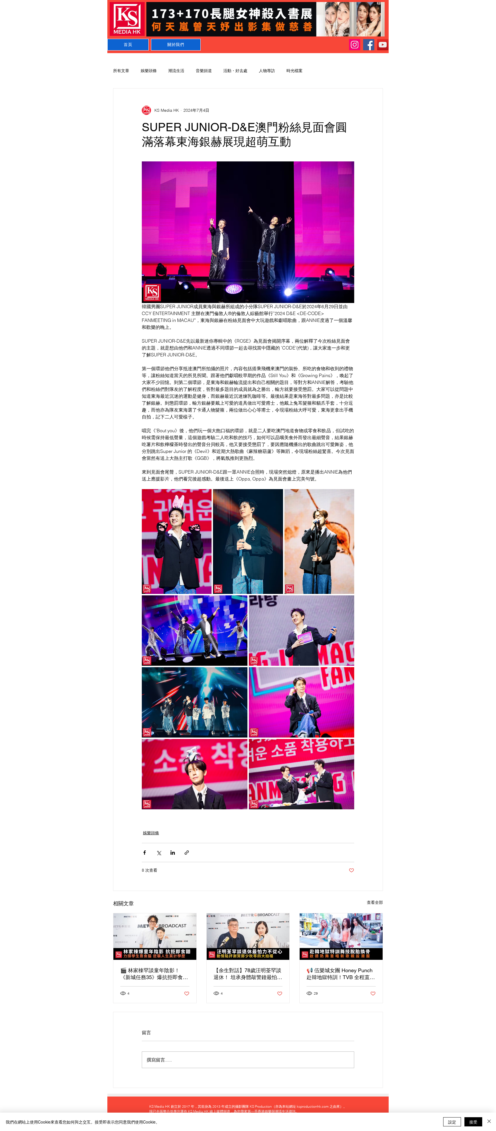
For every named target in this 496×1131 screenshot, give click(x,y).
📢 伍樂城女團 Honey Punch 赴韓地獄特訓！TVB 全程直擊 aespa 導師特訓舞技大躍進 (341, 974)
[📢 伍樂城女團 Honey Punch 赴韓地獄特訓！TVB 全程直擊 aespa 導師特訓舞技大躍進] (341, 936)
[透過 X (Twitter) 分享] (158, 852)
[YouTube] (382, 44)
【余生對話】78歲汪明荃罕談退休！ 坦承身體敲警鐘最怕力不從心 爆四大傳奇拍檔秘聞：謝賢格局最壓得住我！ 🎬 (248, 974)
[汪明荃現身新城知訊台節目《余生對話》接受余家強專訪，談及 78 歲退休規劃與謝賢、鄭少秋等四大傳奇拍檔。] (248, 936)
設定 (452, 1122)
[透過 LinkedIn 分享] (172, 852)
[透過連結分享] (186, 852)
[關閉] (489, 1121)
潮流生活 (176, 70)
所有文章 (121, 70)
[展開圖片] (177, 541)
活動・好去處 (235, 70)
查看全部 (375, 902)
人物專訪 (267, 70)
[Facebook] (368, 44)
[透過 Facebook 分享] (144, 852)
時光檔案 (294, 70)
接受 (473, 1122)
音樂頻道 (204, 70)
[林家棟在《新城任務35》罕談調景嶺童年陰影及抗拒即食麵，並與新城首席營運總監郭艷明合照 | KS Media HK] (154, 936)
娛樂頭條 (149, 70)
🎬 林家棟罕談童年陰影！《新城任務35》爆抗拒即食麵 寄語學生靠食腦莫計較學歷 (154, 974)
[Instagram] (354, 44)
